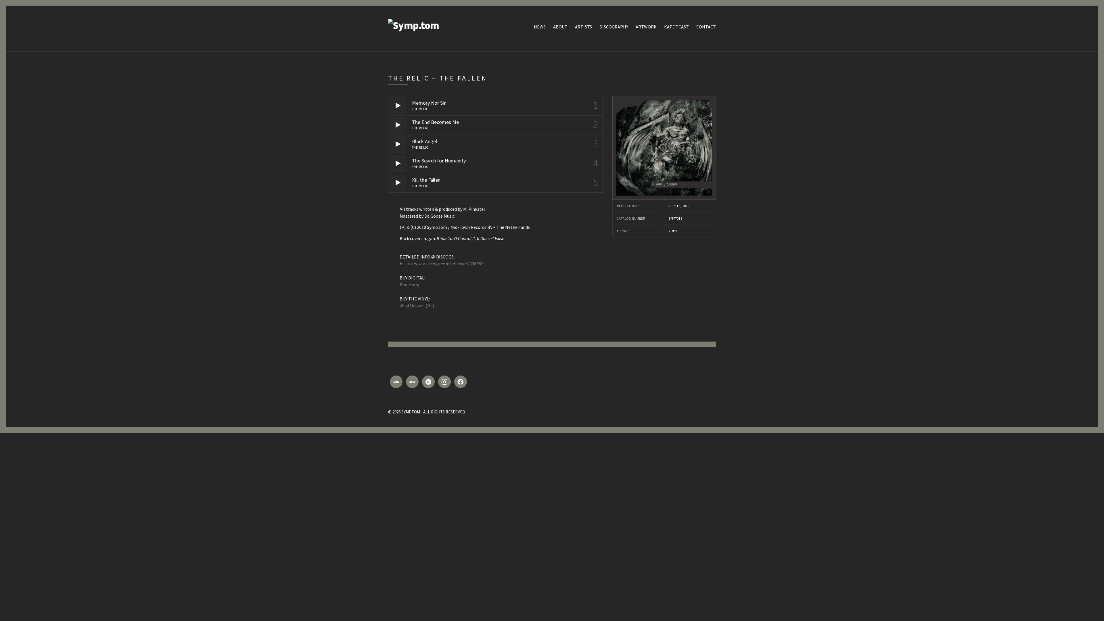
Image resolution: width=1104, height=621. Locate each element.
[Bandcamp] (412, 381)
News (540, 27)
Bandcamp (410, 285)
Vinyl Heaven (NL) (417, 305)
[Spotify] (428, 381)
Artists (583, 27)
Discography (613, 27)
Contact (706, 27)
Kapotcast (676, 27)
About (560, 27)
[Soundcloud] (396, 381)
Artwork (646, 27)
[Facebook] (461, 381)
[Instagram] (444, 381)
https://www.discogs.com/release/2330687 (441, 264)
